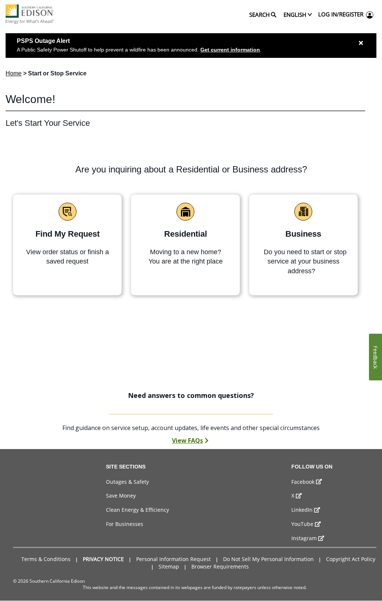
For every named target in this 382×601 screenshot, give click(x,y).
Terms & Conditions (46, 559)
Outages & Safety (127, 481)
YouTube (302, 523)
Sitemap (169, 566)
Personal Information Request (173, 559)
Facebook (302, 481)
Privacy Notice (103, 559)
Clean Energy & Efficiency (137, 509)
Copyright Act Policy (350, 559)
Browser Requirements (220, 566)
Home (14, 73)
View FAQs (187, 440)
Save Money (121, 495)
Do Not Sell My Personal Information (268, 559)
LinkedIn (302, 509)
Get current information (230, 50)
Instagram (304, 538)
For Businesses (124, 523)
